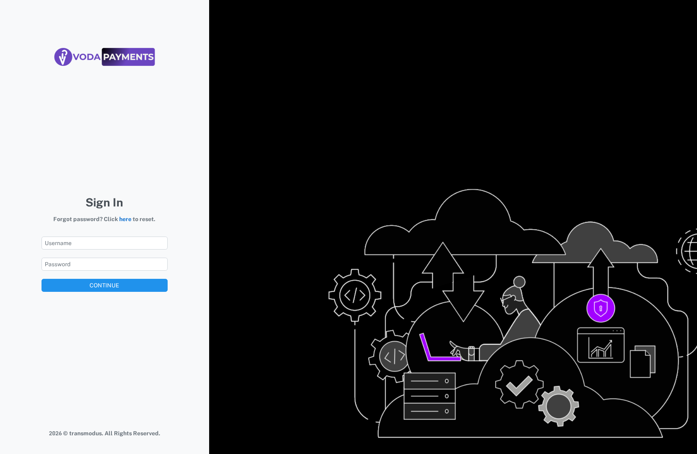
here (125, 219)
